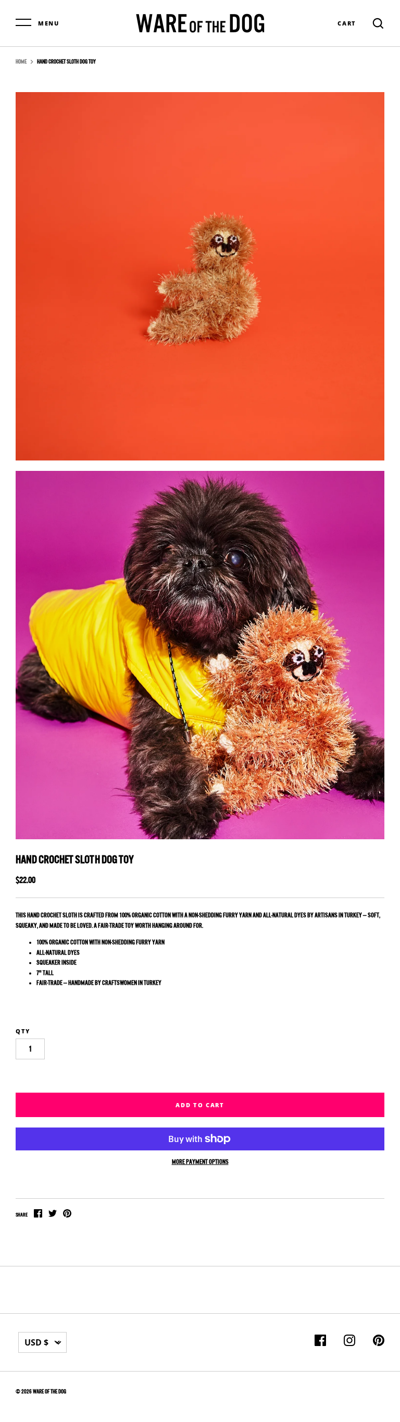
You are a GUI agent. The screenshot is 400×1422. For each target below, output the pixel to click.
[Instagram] (349, 1342)
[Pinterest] (378, 1342)
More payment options (200, 1161)
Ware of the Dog (49, 1391)
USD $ (36, 1342)
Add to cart (200, 1105)
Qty (23, 1031)
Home (21, 61)
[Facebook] (320, 1342)
